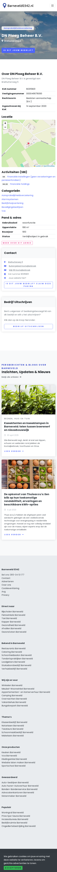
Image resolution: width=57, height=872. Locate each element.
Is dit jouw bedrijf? (18, 50)
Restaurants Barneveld (13, 648)
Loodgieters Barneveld (13, 661)
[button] (28, 143)
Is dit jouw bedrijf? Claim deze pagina (28, 284)
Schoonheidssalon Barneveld (17, 655)
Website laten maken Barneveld (18, 762)
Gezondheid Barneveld (13, 625)
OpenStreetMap (49, 166)
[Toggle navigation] (52, 6)
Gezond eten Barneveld (14, 631)
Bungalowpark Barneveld (15, 705)
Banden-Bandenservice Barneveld (19, 789)
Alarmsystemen (10, 199)
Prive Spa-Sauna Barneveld (16, 815)
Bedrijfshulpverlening (12, 203)
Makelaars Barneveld (13, 735)
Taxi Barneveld (9, 618)
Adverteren (8, 581)
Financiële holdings (20, 184)
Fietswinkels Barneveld (13, 615)
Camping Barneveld (12, 695)
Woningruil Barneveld (13, 812)
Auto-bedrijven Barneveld (15, 782)
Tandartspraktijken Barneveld (17, 658)
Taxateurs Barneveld (12, 728)
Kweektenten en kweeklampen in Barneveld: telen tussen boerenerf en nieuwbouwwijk (27, 426)
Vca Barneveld (9, 755)
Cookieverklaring (10, 588)
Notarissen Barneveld (13, 725)
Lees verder (12, 451)
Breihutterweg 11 (12, 40)
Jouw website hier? (17, 278)
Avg (4, 591)
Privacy (5, 595)
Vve (4, 210)
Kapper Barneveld (11, 621)
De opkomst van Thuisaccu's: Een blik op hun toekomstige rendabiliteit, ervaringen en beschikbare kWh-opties (26, 499)
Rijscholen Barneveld (12, 611)
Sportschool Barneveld (13, 765)
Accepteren (13, 868)
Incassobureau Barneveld (15, 819)
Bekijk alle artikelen (10, 377)
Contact (6, 578)
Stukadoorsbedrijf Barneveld (16, 665)
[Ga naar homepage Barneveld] (17, 5)
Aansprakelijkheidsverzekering (18, 28)
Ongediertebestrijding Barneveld (19, 826)
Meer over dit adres (17, 243)
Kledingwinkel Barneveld (14, 759)
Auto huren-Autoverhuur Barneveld (20, 785)
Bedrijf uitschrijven (28, 326)
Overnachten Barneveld (14, 698)
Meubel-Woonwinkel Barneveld (18, 688)
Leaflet (38, 166)
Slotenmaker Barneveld (14, 795)
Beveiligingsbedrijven (12, 207)
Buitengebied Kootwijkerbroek (22, 266)
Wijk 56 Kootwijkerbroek (19, 270)
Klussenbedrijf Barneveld (14, 722)
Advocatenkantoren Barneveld (18, 792)
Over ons (6, 584)
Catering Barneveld (12, 651)
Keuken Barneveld (11, 752)
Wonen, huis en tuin (17, 418)
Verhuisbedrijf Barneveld (14, 668)
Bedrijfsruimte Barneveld (14, 822)
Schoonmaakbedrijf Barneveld (17, 732)
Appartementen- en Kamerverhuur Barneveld (26, 692)
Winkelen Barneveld (12, 685)
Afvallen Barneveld (11, 628)
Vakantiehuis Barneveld (14, 702)
